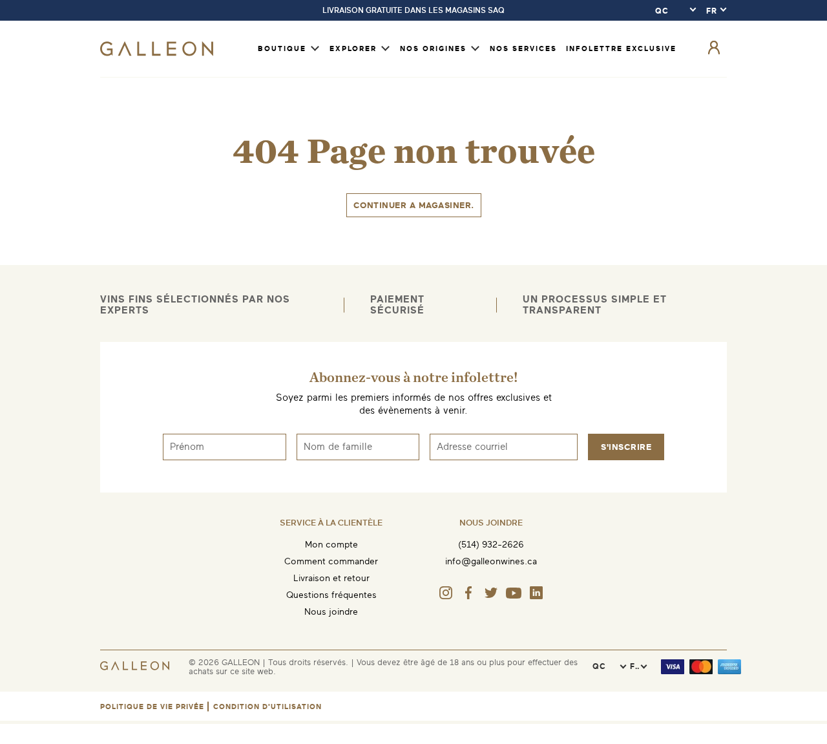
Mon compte (331, 544)
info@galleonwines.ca (491, 561)
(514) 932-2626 (491, 544)
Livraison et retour (331, 578)
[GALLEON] (156, 53)
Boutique (282, 49)
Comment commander (331, 561)
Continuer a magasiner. (413, 205)
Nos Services (523, 49)
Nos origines (433, 49)
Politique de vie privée (152, 707)
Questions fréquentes (331, 595)
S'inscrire (626, 447)
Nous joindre (331, 612)
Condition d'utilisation (267, 707)
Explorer (353, 49)
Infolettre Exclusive (621, 49)
